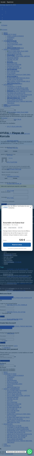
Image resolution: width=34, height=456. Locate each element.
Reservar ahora (17, 244)
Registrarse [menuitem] (10, 2)
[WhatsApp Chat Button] (29, 451)
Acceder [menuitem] (3, 2)
